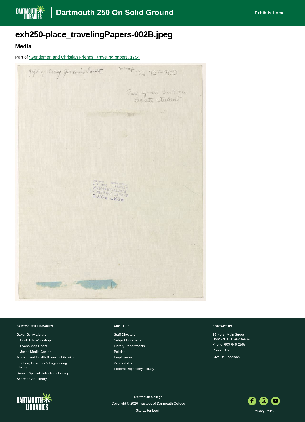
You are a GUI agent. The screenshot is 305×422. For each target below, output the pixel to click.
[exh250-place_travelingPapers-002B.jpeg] (110, 181)
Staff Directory (124, 334)
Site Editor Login (148, 410)
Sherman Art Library (32, 379)
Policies (119, 351)
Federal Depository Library (134, 369)
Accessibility (123, 363)
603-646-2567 (235, 344)
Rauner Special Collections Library (43, 373)
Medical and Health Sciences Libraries (45, 357)
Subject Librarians (127, 340)
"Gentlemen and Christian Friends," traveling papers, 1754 (84, 57)
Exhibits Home (270, 13)
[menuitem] (252, 401)
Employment (123, 357)
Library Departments (129, 346)
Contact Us (221, 350)
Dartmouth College (148, 397)
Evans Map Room (33, 346)
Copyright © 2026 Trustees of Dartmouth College (148, 403)
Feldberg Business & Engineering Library (42, 365)
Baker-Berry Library (31, 334)
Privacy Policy (264, 411)
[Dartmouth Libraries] (34, 403)
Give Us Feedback (226, 357)
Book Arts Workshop (35, 340)
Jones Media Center (35, 351)
